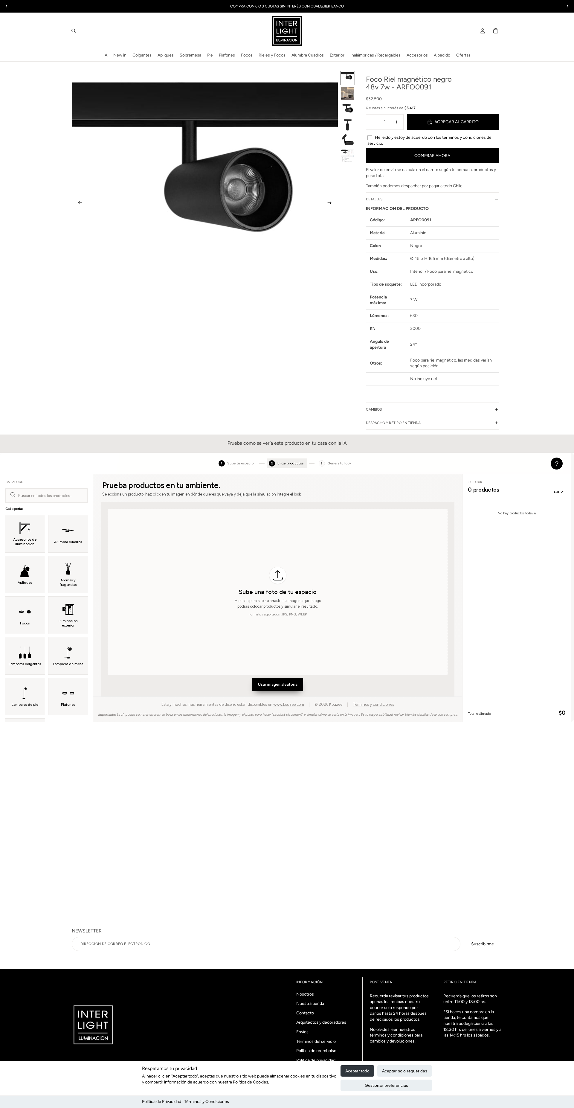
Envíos (302, 1031)
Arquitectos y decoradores (321, 1022)
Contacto (305, 1013)
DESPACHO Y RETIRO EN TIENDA (393, 423)
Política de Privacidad (161, 1101)
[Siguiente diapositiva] (331, 203)
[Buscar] (73, 30)
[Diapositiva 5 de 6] (347, 140)
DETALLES (374, 199)
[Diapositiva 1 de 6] (347, 78)
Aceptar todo (357, 1071)
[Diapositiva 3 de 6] (347, 109)
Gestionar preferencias (386, 1085)
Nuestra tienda (310, 1003)
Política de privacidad (315, 1060)
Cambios (374, 409)
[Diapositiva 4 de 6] (347, 124)
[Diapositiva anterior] (78, 203)
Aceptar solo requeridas (404, 1071)
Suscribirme (482, 944)
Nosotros (305, 994)
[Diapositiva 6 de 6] (347, 155)
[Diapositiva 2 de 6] (347, 93)
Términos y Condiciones (206, 1101)
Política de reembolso (316, 1050)
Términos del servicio (316, 1041)
